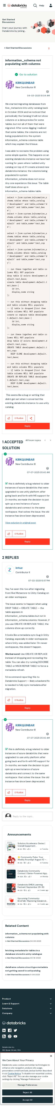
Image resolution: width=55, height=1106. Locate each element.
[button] (8, 418)
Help (41, 5)
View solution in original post (20, 522)
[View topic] (11, 846)
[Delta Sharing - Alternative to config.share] (50, 440)
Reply (28, 426)
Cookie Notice (14, 1073)
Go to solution (28, 74)
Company (7, 1013)
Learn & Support (10, 1003)
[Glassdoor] (9, 1036)
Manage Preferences (27, 1085)
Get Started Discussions (19, 48)
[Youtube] (15, 1036)
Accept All (27, 1100)
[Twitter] (15, 1030)
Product (6, 999)
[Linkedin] (4, 1030)
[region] (27, 1078)
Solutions (7, 1008)
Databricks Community (17, 6)
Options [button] (49, 48)
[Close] (51, 1056)
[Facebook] (9, 1030)
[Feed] (4, 1036)
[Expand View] (51, 999)
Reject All (27, 1092)
